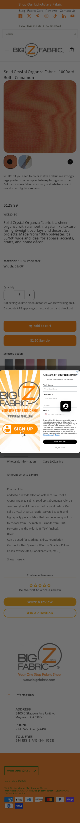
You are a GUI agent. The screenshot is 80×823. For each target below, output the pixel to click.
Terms (57, 435)
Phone (46, 411)
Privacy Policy (48, 435)
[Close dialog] (77, 372)
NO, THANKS (60, 447)
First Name (48, 385)
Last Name (48, 394)
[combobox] (46, 414)
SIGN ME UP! (60, 441)
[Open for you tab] (65, 406)
